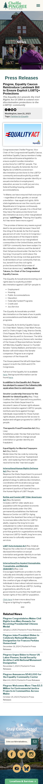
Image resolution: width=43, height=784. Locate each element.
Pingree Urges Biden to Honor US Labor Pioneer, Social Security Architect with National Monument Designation (22, 658)
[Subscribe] (34, 742)
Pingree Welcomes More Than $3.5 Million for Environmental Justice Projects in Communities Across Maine (22, 689)
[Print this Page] (12, 110)
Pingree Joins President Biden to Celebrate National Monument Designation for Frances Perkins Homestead (21, 639)
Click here (7, 599)
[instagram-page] (31, 754)
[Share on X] (9, 110)
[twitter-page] (21, 754)
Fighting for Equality (19, 116)
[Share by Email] (15, 110)
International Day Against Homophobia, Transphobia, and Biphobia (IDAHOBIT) (22, 566)
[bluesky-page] (26, 768)
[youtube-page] (17, 768)
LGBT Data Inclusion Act (14, 546)
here (5, 375)
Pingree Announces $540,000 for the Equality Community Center (22, 675)
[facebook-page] (11, 754)
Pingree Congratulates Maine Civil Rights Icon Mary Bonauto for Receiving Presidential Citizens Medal (22, 622)
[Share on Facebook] (6, 110)
